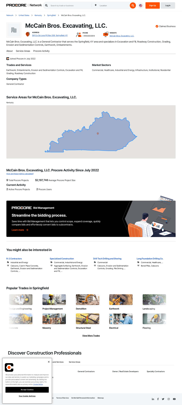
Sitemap (101, 398)
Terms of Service (62, 398)
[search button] (133, 5)
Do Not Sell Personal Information (83, 398)
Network (36, 5)
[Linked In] (153, 399)
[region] (27, 381)
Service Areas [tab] (74, 362)
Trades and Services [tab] (55, 362)
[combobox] (114, 5)
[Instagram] (168, 399)
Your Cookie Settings (27, 396)
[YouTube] (174, 399)
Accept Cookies (27, 390)
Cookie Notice (38, 384)
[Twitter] (163, 399)
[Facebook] (158, 399)
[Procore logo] (16, 5)
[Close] (49, 362)
